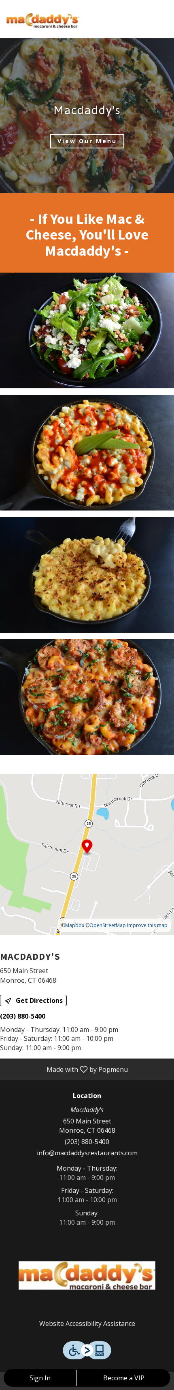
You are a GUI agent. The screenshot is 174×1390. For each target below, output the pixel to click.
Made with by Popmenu (67, 1069)
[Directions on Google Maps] (87, 853)
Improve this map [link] (147, 925)
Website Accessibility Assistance (87, 1323)
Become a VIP (123, 1377)
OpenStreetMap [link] (107, 925)
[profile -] (142, 12)
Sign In (40, 1377)
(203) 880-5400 (87, 1141)
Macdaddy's (87, 1275)
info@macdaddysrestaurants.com (87, 1152)
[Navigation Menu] (163, 12)
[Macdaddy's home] (42, 20)
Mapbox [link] (74, 925)
